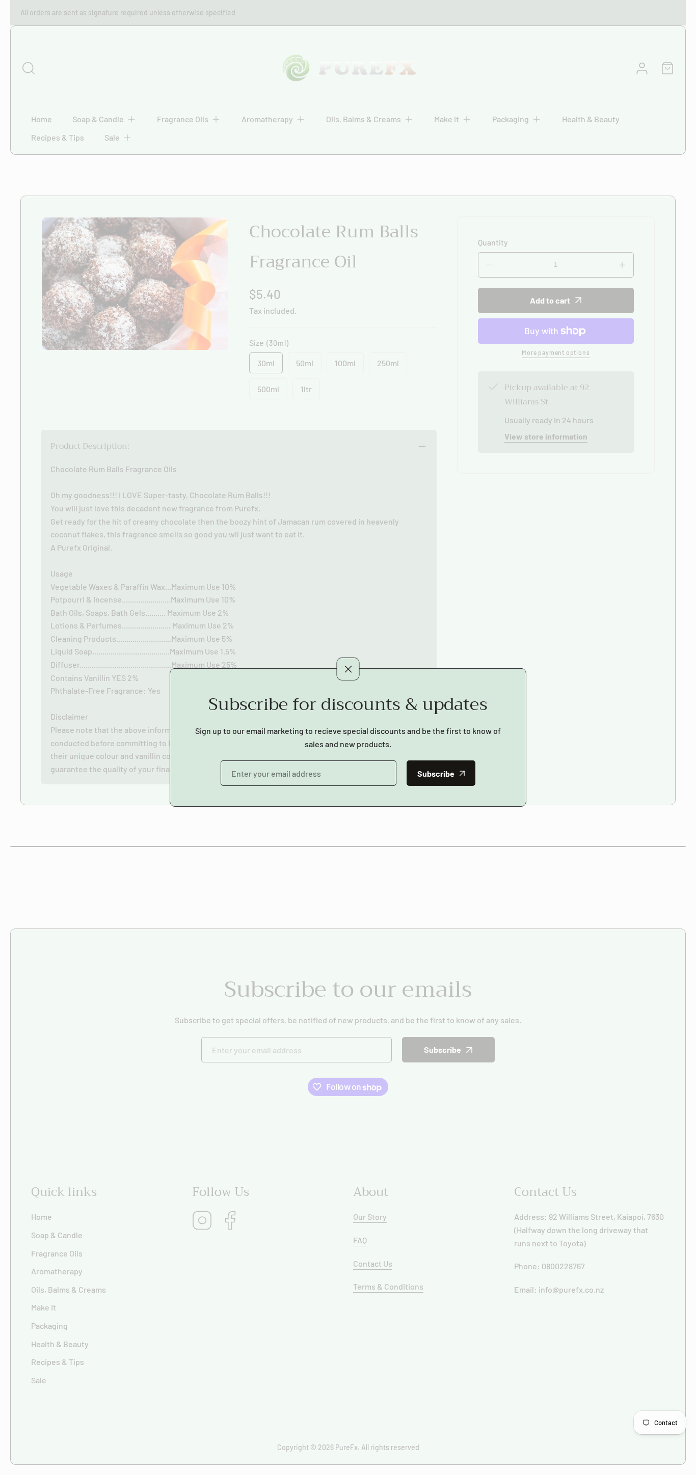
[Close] (348, 668)
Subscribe (435, 773)
